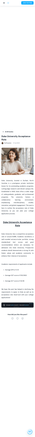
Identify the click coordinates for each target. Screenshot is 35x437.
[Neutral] (17, 318)
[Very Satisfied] (22, 318)
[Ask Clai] (29, 431)
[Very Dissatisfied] (12, 318)
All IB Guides (9, 131)
